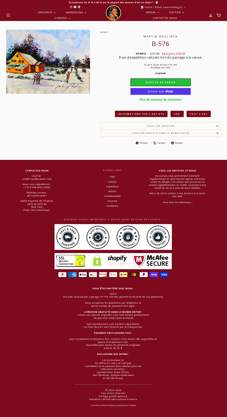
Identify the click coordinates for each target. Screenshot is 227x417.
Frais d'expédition (133, 57)
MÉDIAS (151, 12)
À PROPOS (61, 18)
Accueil (103, 32)
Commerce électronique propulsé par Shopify (113, 405)
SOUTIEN (175, 12)
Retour (112, 191)
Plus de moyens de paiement (160, 99)
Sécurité (112, 200)
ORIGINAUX (45, 12)
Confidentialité (112, 196)
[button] (163, 7)
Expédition (112, 186)
